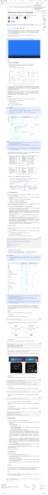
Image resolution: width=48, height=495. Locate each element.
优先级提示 (15, 468)
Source (27, 28)
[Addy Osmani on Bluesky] (13, 18)
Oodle (11, 353)
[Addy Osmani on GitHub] (12, 18)
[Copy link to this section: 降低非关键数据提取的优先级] (16, 406)
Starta (44, 11)
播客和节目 (33, 489)
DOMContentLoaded (25, 403)
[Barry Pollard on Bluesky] (14, 22)
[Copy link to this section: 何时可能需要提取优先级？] (19, 192)
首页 (8, 9)
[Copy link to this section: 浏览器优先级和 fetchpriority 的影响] (21, 250)
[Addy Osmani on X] (11, 18)
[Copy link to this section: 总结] (10, 471)
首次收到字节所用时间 (26, 88)
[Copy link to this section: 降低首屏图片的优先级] (14, 339)
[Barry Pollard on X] (11, 22)
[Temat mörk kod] (39, 237)
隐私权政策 (4, 493)
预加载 (13, 86)
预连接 (16, 86)
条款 (1, 493)
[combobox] (33, 1)
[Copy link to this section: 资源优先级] (12, 96)
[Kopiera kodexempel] (40, 237)
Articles (2, 3)
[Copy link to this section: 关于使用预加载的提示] (15, 451)
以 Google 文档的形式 (30, 252)
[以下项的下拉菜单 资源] (12, 0)
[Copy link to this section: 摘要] (10, 60)
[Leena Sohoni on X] (19, 18)
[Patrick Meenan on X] (27, 18)
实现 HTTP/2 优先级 (15, 438)
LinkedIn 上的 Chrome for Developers (43, 488)
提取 (12, 142)
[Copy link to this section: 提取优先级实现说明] (16, 418)
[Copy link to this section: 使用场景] (11, 311)
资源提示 (14, 91)
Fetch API (24, 92)
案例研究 (33, 488)
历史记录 (33, 24)
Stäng (38, 11)
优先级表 (29, 217)
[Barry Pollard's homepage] (15, 22)
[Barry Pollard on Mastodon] (13, 22)
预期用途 (15, 446)
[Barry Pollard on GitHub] (12, 22)
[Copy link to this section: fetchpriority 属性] (16, 225)
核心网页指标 (32, 194)
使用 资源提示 (12, 199)
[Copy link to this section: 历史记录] (11, 465)
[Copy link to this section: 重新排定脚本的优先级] (14, 387)
